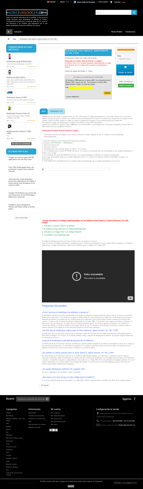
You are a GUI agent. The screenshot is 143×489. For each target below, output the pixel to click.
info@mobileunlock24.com (126, 425)
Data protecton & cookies (37, 424)
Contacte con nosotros (36, 416)
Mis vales (54, 424)
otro (7, 470)
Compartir (45, 385)
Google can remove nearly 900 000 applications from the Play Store (21, 158)
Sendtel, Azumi (11, 464)
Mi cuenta (56, 409)
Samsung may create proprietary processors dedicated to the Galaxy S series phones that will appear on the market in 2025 (22, 182)
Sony (14, 39)
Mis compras (55, 413)
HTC (7, 423)
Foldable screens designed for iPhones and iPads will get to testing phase (21, 207)
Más (43, 111)
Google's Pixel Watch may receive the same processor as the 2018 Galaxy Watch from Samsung (22, 195)
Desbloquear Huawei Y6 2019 (17, 97)
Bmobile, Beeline (12, 467)
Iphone (8, 429)
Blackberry (10, 416)
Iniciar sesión (103, 2)
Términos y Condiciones (36, 418)
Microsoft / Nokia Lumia (14, 438)
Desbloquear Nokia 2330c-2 (16, 77)
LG (7, 432)
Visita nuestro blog (21, 218)
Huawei (8, 426)
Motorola (9, 435)
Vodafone (9, 449)
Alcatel (8, 413)
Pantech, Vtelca (11, 458)
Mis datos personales (58, 421)
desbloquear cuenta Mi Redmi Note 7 (19, 61)
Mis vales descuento (58, 416)
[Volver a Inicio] (8, 39)
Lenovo (8, 455)
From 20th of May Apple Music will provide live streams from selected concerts (21, 169)
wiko (7, 461)
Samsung (9, 441)
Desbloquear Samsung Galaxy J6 (18, 113)
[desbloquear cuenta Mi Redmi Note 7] (21, 56)
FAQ (29, 421)
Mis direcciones (56, 418)
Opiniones (56, 111)
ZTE (7, 452)
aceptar (71, 486)
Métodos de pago (34, 427)
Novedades (32, 413)
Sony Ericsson (11, 447)
